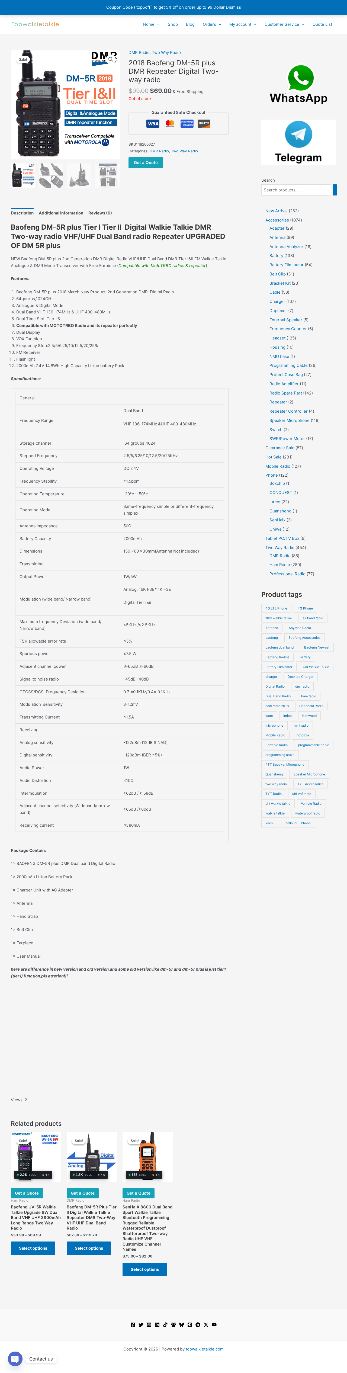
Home (149, 24)
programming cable (279, 755)
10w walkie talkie (278, 618)
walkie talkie (275, 813)
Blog (190, 24)
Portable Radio (276, 745)
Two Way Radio (166, 52)
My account (240, 24)
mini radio (301, 725)
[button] (157, 24)
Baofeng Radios (277, 657)
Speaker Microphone (309, 774)
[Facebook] (132, 1324)
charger (271, 677)
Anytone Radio (300, 628)
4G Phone (305, 608)
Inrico (287, 716)
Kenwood (309, 716)
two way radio (276, 784)
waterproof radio (307, 813)
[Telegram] (197, 1324)
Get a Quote (146, 162)
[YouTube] (214, 1324)
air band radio (313, 618)
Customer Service (282, 24)
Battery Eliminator (278, 667)
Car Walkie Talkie (316, 667)
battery (305, 657)
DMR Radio (139, 52)
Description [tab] (22, 213)
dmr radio (302, 686)
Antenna (271, 628)
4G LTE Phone (276, 608)
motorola (302, 735)
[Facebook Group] (173, 1324)
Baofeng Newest (316, 647)
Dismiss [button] (233, 7)
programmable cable (313, 745)
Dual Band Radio (278, 696)
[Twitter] (141, 1324)
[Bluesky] (181, 1324)
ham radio (308, 696)
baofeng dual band (279, 647)
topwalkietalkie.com (205, 1349)
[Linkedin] (157, 1324)
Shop (173, 24)
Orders (209, 24)
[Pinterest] (189, 1324)
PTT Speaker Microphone (284, 764)
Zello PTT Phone (298, 823)
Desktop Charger (300, 677)
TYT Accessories (310, 784)
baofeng (271, 638)
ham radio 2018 (277, 706)
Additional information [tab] (61, 213)
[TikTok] (165, 1324)
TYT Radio (273, 794)
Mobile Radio (275, 735)
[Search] (335, 189)
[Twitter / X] (206, 1324)
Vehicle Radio (311, 803)
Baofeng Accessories (304, 638)
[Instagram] (149, 1324)
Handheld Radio (311, 706)
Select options (33, 1248)
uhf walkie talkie (277, 803)
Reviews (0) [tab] (100, 213)
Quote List (322, 24)
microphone (274, 725)
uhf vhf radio (301, 794)
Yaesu (270, 823)
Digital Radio (275, 686)
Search (268, 180)
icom (269, 716)
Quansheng (274, 774)
